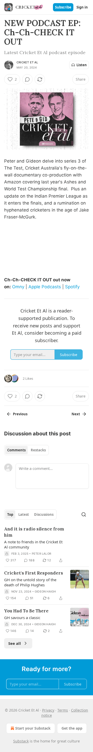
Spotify (72, 286)
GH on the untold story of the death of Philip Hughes (30, 582)
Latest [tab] (23, 514)
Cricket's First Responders (33, 573)
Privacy (48, 710)
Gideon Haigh (45, 591)
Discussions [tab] (43, 514)
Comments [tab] (16, 450)
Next (76, 414)
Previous (20, 414)
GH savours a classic (22, 617)
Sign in (82, 7)
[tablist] (26, 450)
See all (14, 643)
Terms (62, 710)
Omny (18, 286)
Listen (81, 65)
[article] (46, 544)
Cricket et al (27, 62)
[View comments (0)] (27, 79)
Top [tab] (10, 514)
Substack (21, 741)
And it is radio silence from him (34, 532)
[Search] (84, 514)
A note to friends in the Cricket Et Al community (33, 544)
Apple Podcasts (44, 286)
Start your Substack (33, 728)
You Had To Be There (26, 611)
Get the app (71, 728)
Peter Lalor (41, 553)
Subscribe (63, 7)
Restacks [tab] (38, 450)
